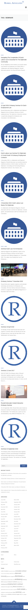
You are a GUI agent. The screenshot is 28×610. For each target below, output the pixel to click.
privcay (9, 589)
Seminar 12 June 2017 (7, 370)
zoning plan (3, 596)
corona (2, 573)
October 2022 (17, 507)
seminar (18, 592)
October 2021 (17, 509)
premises (6, 589)
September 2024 (17, 502)
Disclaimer (17, 606)
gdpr (9, 586)
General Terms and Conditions (8, 606)
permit (23, 586)
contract (23, 571)
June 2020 (16, 514)
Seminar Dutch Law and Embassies (11, 249)
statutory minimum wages (14, 594)
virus (23, 594)
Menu (26, 7)
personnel (3, 589)
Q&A (11, 589)
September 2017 (4, 526)
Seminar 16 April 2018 (7, 327)
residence (3, 592)
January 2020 (4, 516)
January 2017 (17, 533)
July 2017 (3, 528)
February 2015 (4, 547)
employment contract (15, 584)
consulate (18, 571)
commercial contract (11, 571)
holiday (11, 586)
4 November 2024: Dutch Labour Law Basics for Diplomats (13, 486)
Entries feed (16, 561)
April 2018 (3, 523)
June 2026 (3, 499)
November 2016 (17, 535)
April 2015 (3, 545)
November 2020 (4, 514)
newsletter (19, 586)
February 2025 (4, 502)
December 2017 (17, 523)
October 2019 (17, 516)
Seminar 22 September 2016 (9, 449)
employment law (4, 586)
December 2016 (4, 535)
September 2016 (17, 538)
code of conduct (4, 571)
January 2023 (17, 504)
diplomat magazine (11, 576)
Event (2, 55)
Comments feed (4, 564)
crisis (14, 573)
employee (5, 581)
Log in (2, 561)
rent (26, 589)
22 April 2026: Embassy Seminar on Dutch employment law (13, 478)
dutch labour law (11, 579)
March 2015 (16, 545)
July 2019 (3, 519)
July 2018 (16, 521)
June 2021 (3, 511)
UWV (21, 594)
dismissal (18, 576)
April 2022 (3, 509)
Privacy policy (23, 606)
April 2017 (16, 531)
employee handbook (12, 581)
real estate (21, 589)
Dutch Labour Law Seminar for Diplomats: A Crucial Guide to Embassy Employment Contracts (13, 155)
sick (22, 592)
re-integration (15, 589)
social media (6, 594)
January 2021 (17, 511)
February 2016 (4, 542)
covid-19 (11, 573)
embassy (18, 579)
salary (14, 592)
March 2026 (16, 499)
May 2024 (3, 504)
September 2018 (4, 521)
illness (15, 586)
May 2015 (16, 542)
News (6, 246)
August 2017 (16, 526)
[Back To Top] (14, 602)
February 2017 (4, 533)
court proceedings (6, 573)
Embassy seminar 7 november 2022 (12, 281)
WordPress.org (17, 564)
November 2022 (4, 507)
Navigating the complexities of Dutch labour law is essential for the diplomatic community (14, 60)
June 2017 (16, 528)
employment (4, 584)
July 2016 (16, 540)
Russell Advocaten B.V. (14, 605)
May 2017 (3, 531)
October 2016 (4, 538)
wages (25, 594)
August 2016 (3, 540)
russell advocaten (8, 592)
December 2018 (17, 519)
